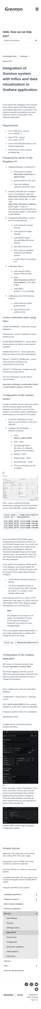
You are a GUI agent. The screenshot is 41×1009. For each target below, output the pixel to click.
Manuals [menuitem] (7, 913)
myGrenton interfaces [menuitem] (15, 947)
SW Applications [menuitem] (13, 928)
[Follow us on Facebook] (26, 984)
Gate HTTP (7, 61)
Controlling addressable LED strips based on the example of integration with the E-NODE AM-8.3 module (20, 880)
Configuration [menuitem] (11, 942)
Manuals (24, 56)
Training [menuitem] (9, 923)
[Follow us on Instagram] (31, 984)
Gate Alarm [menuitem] (10, 956)
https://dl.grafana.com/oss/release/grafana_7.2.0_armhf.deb (24, 282)
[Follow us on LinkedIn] (36, 989)
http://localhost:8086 (15, 704)
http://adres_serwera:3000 (20, 667)
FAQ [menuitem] (6, 966)
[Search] (36, 40)
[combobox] (18, 40)
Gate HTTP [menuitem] (11, 932)
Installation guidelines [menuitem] (13, 894)
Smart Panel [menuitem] (11, 937)
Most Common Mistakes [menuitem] (13, 904)
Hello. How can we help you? (17, 33)
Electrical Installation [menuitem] (12, 909)
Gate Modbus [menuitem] (11, 918)
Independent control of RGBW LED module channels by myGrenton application (18, 863)
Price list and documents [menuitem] (14, 971)
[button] (36, 894)
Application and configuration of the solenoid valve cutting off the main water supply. (19, 855)
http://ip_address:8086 (23, 438)
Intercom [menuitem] (7, 961)
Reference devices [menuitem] (11, 899)
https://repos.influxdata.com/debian (22, 204)
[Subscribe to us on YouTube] (36, 984)
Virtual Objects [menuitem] (12, 951)
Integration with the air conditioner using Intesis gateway (20, 871)
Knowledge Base (10, 56)
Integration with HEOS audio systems (16, 887)
